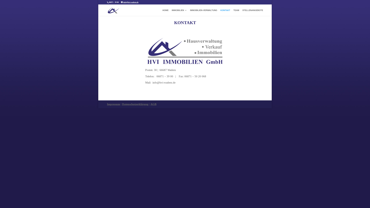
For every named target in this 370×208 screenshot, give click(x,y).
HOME (165, 10)
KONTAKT (225, 10)
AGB (153, 104)
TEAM (236, 10)
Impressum (113, 104)
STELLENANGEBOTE (252, 10)
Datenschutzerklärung (135, 104)
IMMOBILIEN (178, 10)
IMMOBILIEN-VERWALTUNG (203, 10)
